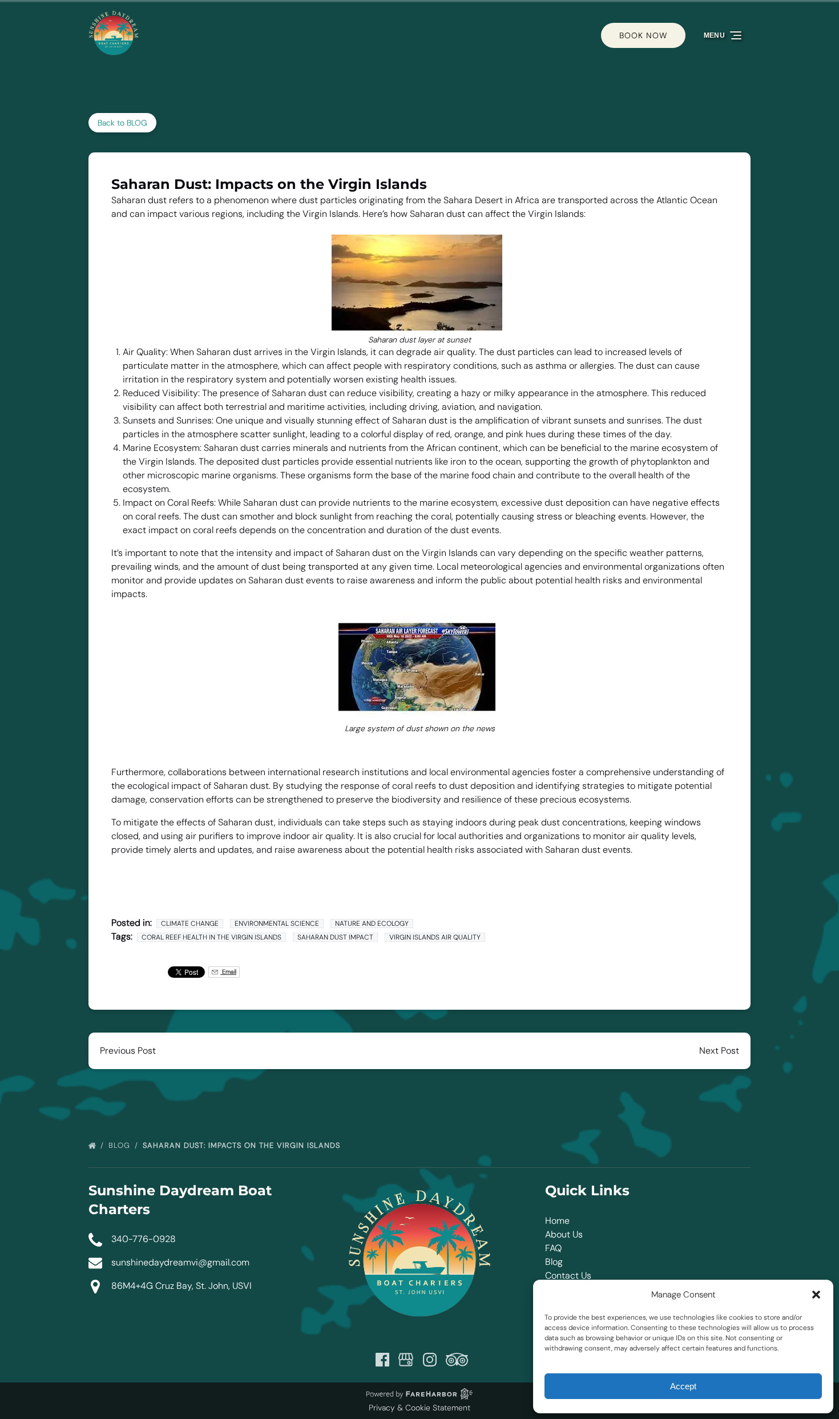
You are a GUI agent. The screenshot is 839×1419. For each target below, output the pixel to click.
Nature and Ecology (372, 923)
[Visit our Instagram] (430, 1359)
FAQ (553, 1248)
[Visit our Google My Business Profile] (405, 1359)
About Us (564, 1234)
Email (228, 971)
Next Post (719, 1051)
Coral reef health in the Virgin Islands (211, 937)
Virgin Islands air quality (435, 937)
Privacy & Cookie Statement (419, 1407)
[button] (816, 1294)
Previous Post (128, 1051)
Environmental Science (277, 923)
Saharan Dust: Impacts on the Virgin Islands (243, 1145)
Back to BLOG (122, 123)
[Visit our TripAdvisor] (457, 1359)
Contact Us (568, 1275)
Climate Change (190, 923)
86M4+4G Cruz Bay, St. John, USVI (181, 1286)
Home (557, 1221)
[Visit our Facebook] (382, 1359)
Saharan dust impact (335, 937)
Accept (683, 1386)
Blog (120, 1145)
